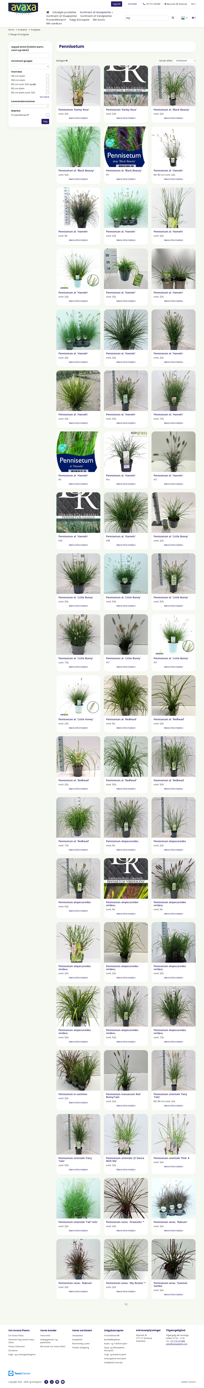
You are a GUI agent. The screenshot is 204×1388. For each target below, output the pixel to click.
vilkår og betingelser (33, 1382)
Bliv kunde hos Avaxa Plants (52, 1346)
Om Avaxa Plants (16, 1335)
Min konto (99, 19)
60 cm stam (17, 88)
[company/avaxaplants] (57, 1382)
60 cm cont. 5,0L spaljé (23, 84)
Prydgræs (35, 29)
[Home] (47, 12)
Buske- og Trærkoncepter (115, 1343)
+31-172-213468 (177, 1341)
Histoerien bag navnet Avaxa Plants (21, 1341)
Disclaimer (13, 1350)
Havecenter (45, 1335)
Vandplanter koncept (113, 1362)
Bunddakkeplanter (112, 1339)
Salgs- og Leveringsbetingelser (22, 1354)
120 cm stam (18, 76)
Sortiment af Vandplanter (96, 16)
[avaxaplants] (46, 1382)
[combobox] (30, 106)
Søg (45, 121)
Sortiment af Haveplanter (95, 12)
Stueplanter (77, 1339)
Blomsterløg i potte (81, 1343)
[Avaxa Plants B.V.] (23, 8)
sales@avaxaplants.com (176, 1344)
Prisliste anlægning (80, 1347)
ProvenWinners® (56, 19)
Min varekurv (54, 23)
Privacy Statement (16, 1346)
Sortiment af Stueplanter (61, 16)
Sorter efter (165, 60)
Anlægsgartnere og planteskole (48, 1341)
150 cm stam (18, 80)
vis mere (44, 97)
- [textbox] (13, 106)
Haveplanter (77, 1335)
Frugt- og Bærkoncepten (115, 1354)
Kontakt (132, 4)
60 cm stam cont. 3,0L (23, 92)
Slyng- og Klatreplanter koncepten (114, 1349)
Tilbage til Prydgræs (19, 34)
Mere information (78, 118)
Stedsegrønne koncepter (115, 1358)
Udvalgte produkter (64, 12)
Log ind (116, 4)
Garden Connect (188, 1382)
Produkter (22, 29)
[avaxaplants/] (52, 1382)
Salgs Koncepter (79, 19)
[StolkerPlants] (63, 1382)
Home (11, 29)
